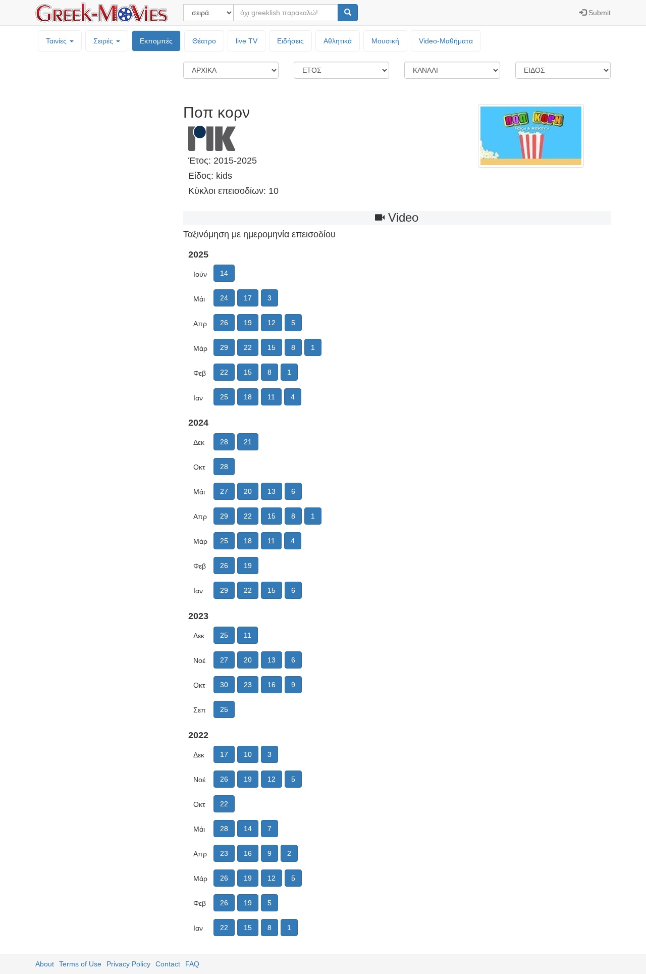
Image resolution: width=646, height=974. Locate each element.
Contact (167, 964)
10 (248, 754)
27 (224, 491)
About (44, 964)
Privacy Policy (128, 964)
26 (224, 323)
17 (248, 298)
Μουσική (385, 41)
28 (224, 442)
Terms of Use (80, 964)
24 (224, 298)
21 (248, 442)
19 (248, 323)
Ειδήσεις (290, 41)
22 (248, 347)
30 (224, 685)
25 (224, 397)
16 (271, 685)
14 (224, 273)
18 (248, 397)
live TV (246, 41)
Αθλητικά (338, 41)
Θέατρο (204, 41)
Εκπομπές (156, 41)
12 (271, 323)
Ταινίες (57, 41)
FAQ (192, 964)
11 (271, 397)
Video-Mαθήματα (446, 41)
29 (224, 347)
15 (271, 347)
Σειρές (104, 41)
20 (248, 491)
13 (271, 491)
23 (248, 685)
